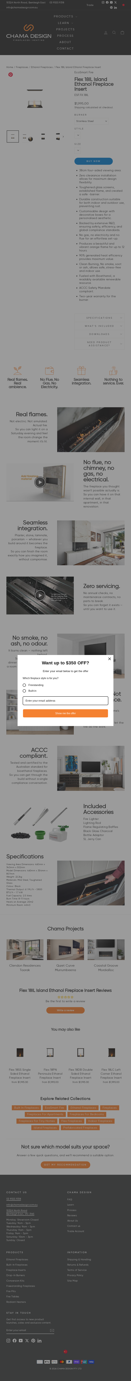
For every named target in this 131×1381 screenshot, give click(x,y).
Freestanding (35, 685)
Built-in (32, 690)
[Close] (109, 659)
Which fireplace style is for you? (40, 678)
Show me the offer (65, 713)
